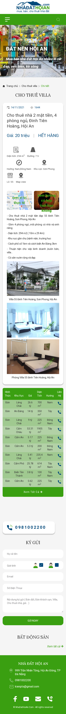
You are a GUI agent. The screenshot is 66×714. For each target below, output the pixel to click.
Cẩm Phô (19, 463)
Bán (7, 402)
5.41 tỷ (30, 456)
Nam (50, 402)
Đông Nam (50, 421)
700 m (39, 404)
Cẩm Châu (19, 430)
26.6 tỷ (30, 404)
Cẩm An (19, 437)
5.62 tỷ (30, 483)
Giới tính (11, 565)
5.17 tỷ (30, 439)
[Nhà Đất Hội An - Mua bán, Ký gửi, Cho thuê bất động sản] (33, 7)
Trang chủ (12, 86)
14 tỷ (30, 411)
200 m (39, 448)
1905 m (39, 430)
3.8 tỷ (30, 472)
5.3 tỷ (30, 446)
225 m (39, 421)
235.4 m (39, 456)
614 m (39, 465)
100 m (39, 474)
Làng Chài (19, 404)
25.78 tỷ (30, 465)
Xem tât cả (54, 646)
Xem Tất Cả (32, 492)
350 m (39, 413)
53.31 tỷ (30, 430)
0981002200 (30, 527)
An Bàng (19, 411)
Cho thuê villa (29, 86)
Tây (50, 411)
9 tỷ (30, 419)
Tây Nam (50, 465)
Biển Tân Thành (19, 474)
